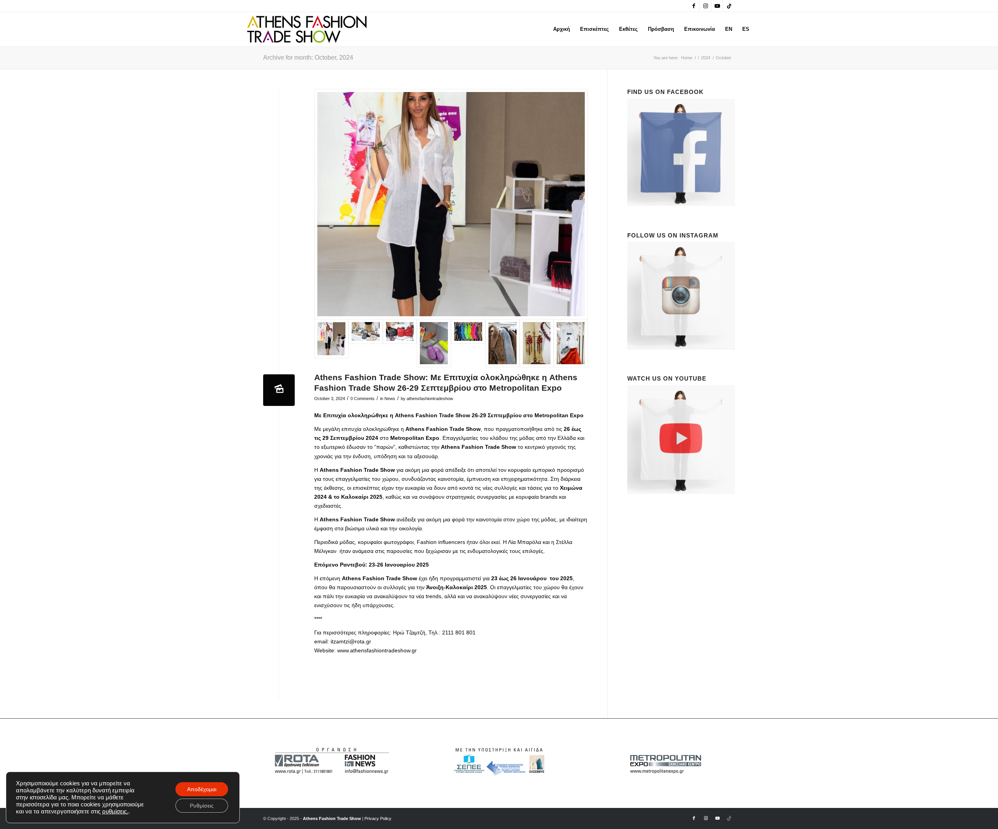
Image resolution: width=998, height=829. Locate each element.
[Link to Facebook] (693, 6)
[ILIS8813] (366, 343)
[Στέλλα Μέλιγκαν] (451, 204)
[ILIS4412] (571, 343)
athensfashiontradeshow (430, 398)
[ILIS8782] (400, 343)
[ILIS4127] (537, 343)
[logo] (307, 29)
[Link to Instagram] (705, 6)
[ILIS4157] (502, 343)
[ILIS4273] (468, 343)
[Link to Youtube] (717, 6)
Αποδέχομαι (201, 789)
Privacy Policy (378, 818)
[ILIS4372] (434, 343)
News (389, 398)
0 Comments (362, 398)
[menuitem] (561, 29)
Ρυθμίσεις (202, 805)
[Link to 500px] (729, 6)
